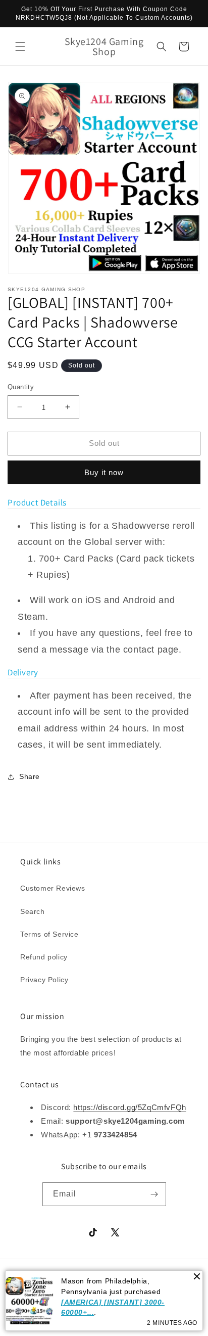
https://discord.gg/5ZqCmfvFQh (129, 1107)
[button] (20, 46)
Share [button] (29, 776)
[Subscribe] (154, 1194)
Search (32, 911)
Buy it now (104, 472)
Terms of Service (49, 934)
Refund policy (44, 957)
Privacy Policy (44, 980)
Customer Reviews (52, 888)
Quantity (21, 387)
